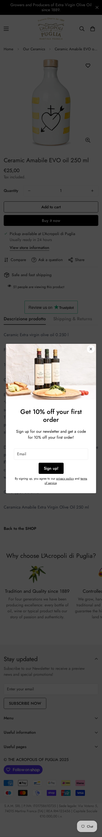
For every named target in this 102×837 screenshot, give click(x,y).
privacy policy (65, 478)
